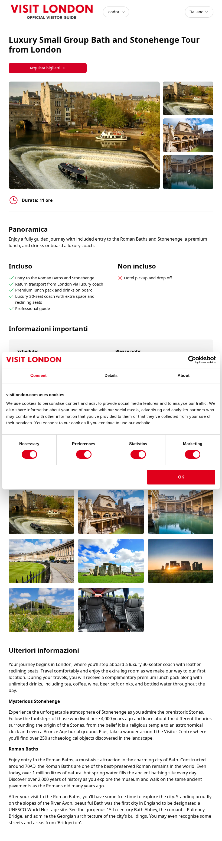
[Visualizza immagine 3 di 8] (180, 512)
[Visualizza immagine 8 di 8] (110, 610)
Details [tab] (111, 375)
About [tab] (184, 375)
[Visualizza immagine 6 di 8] (180, 561)
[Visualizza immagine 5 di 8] (110, 561)
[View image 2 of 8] (188, 135)
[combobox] (199, 12)
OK (181, 477)
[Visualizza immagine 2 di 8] (110, 512)
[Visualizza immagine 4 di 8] (41, 561)
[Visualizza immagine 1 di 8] (41, 512)
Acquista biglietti (45, 67)
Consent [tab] (38, 375)
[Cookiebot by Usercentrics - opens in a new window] (192, 360)
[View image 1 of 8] (188, 98)
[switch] (84, 454)
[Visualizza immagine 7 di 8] (41, 610)
